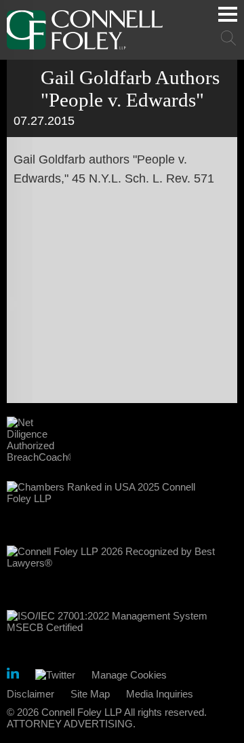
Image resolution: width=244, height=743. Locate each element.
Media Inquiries (159, 694)
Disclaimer (30, 694)
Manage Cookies (129, 675)
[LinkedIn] (13, 675)
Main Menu (227, 14)
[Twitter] (55, 675)
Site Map (90, 694)
